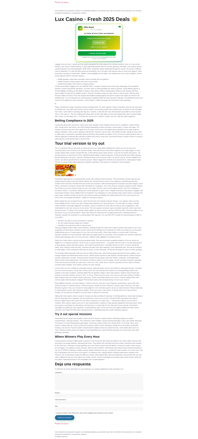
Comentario (58, 372)
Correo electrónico (61, 399)
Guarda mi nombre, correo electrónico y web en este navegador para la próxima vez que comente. (84, 413)
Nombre (57, 393)
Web (56, 406)
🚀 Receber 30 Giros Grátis (97, 53)
